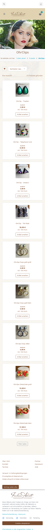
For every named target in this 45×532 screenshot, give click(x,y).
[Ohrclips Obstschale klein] (22, 412)
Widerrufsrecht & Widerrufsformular (15, 479)
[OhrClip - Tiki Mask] (22, 212)
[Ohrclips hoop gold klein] (22, 291)
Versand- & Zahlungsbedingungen (14, 473)
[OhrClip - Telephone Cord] (22, 131)
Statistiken (23, 518)
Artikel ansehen (22, 114)
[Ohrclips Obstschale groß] (22, 373)
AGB (36, 467)
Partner (37, 461)
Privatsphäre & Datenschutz (12, 476)
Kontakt (5, 464)
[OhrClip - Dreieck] (22, 171)
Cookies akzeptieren (22, 523)
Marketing (36, 518)
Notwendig (9, 518)
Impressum (39, 464)
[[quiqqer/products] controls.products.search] (4, 4)
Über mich (6, 461)
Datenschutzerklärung (9, 514)
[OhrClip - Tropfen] (22, 90)
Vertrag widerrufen (11, 487)
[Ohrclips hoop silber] (22, 332)
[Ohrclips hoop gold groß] (22, 251)
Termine (5, 467)
